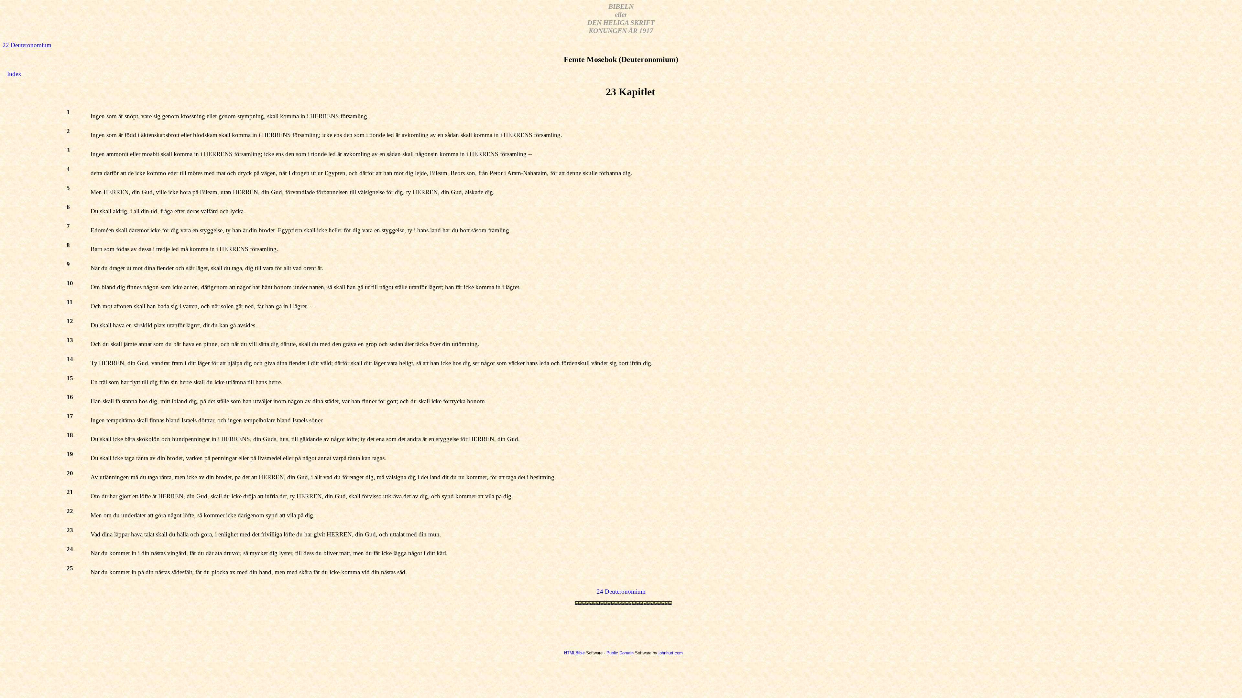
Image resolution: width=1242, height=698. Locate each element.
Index (14, 73)
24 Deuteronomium (621, 591)
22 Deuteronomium (27, 45)
